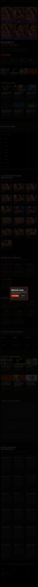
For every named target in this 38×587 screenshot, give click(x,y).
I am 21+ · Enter (15, 295)
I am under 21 (23, 295)
